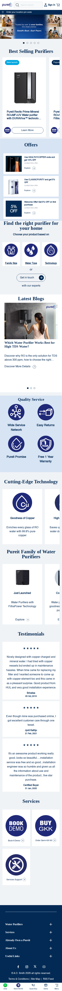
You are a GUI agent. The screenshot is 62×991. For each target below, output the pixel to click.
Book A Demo (14, 841)
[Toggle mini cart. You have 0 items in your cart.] (58, 5)
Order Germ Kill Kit (43, 841)
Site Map (35, 979)
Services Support (14, 880)
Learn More (27, 130)
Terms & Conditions (18, 979)
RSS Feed (48, 979)
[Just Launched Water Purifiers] (22, 594)
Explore (27, 168)
